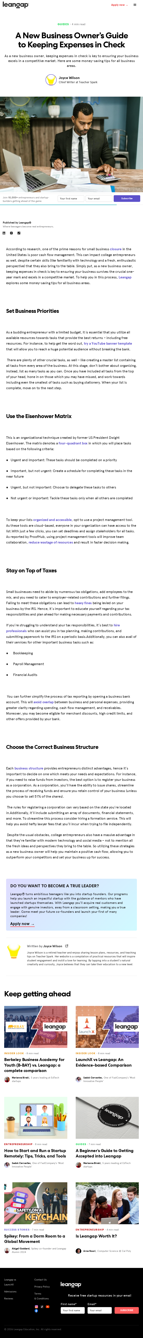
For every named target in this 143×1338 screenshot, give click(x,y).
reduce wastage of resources (51, 542)
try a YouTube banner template (108, 343)
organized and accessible (52, 519)
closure (116, 248)
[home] (16, 5)
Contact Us (40, 1279)
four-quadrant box (73, 443)
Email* (92, 1304)
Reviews (8, 1298)
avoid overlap (43, 701)
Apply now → (119, 5)
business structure (28, 768)
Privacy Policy (42, 1286)
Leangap (125, 277)
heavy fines (83, 602)
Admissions (10, 1291)
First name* (69, 1304)
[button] (135, 5)
